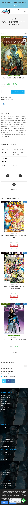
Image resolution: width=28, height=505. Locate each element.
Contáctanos (6, 477)
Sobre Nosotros (6, 437)
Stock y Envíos (6, 470)
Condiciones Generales (8, 439)
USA (18, 24)
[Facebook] (8, 381)
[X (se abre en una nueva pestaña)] (12, 5)
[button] (24, 40)
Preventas (5, 474)
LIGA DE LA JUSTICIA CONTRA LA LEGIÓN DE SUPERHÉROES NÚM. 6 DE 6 (14, 287)
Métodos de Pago (7, 472)
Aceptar (4, 502)
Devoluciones (6, 446)
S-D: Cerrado (6, 487)
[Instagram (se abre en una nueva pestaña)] (16, 5)
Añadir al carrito (17, 92)
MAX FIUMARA (16, 152)
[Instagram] (13, 381)
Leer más (14, 245)
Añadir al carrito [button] (14, 349)
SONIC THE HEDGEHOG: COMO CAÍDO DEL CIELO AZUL (14, 236)
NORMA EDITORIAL (18, 149)
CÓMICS (9, 99)
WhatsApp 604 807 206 (7, 2)
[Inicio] (9, 24)
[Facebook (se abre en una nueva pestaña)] (14, 5)
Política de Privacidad (8, 441)
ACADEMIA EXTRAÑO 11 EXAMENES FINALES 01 (14, 339)
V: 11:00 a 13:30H (7, 485)
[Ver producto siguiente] (25, 34)
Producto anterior (8, 34)
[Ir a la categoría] (25, 366)
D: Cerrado (5, 459)
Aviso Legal (5, 444)
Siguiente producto (20, 34)
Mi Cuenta (5, 468)
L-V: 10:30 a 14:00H (7, 452)
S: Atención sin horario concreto (10, 457)
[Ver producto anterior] (2, 34)
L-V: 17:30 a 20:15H (7, 483)
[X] (4, 381)
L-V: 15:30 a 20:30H (7, 454)
